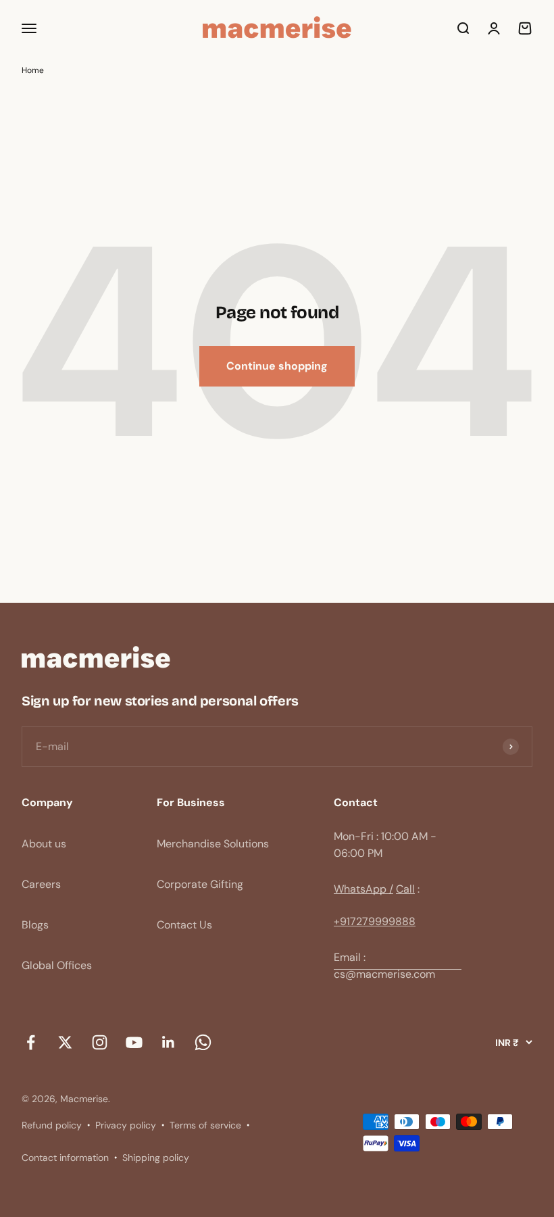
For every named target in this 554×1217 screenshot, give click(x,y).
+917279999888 (375, 921)
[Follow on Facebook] (31, 1042)
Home (33, 70)
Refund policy (52, 1125)
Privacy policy (125, 1125)
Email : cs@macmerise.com (384, 966)
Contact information (65, 1157)
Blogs (35, 925)
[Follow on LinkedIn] (168, 1042)
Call (405, 889)
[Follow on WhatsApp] (203, 1042)
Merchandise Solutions (213, 844)
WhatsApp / (363, 889)
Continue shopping (277, 366)
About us (44, 844)
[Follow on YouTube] (134, 1042)
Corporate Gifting (200, 884)
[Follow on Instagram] (100, 1042)
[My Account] (493, 28)
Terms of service (205, 1125)
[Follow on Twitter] (65, 1042)
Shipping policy (155, 1157)
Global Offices (57, 965)
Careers (41, 884)
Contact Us (184, 925)
